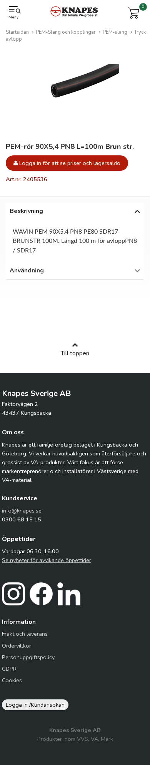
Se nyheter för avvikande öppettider (46, 560)
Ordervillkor (16, 646)
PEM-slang (115, 32)
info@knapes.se (22, 510)
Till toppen (75, 353)
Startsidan (17, 32)
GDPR (9, 669)
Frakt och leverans (25, 634)
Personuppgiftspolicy (28, 657)
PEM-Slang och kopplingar (66, 32)
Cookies (12, 680)
